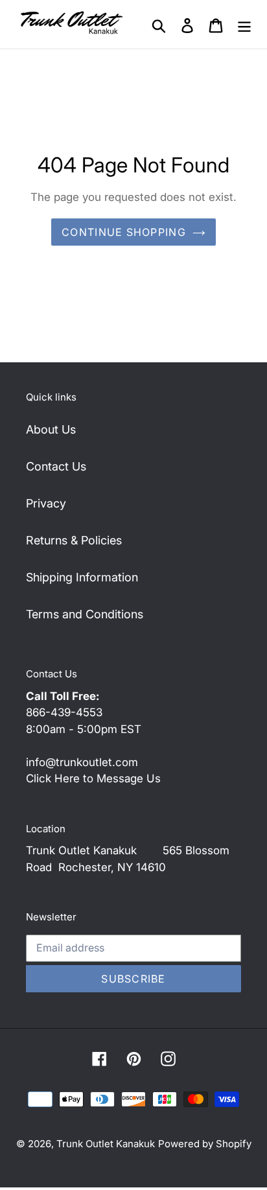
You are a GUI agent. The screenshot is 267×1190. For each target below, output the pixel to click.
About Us (51, 429)
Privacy (46, 503)
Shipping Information (82, 577)
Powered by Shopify (204, 1144)
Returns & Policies (74, 540)
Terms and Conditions (84, 614)
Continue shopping (124, 232)
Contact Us (56, 466)
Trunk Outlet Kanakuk (105, 1144)
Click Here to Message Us (93, 778)
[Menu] (244, 24)
